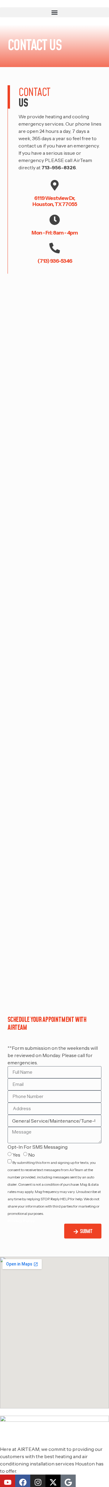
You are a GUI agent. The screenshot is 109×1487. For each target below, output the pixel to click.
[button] (54, 12)
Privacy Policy (21, 1220)
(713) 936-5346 (55, 261)
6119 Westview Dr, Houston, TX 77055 (54, 201)
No (31, 1155)
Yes (16, 1155)
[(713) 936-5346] (54, 248)
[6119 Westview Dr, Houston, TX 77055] (54, 185)
